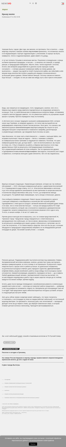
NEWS (6, 3)
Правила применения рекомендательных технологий (18, 383)
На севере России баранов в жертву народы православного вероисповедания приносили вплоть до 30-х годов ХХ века (32, 359)
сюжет (20, 336)
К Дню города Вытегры (11, 365)
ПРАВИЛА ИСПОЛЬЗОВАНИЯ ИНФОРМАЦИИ (14, 394)
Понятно (33, 444)
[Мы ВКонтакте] (30, 3)
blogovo (5, 9)
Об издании (7, 379)
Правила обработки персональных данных (15, 386)
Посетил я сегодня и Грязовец (13, 352)
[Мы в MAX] (33, 3)
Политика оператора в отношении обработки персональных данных (22, 397)
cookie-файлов (48, 440)
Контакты (7, 390)
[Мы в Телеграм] (36, 3)
